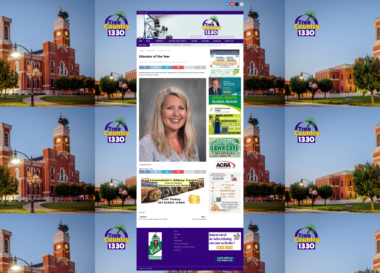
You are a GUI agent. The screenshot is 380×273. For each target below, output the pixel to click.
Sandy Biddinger (160, 62)
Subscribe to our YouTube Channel (184, 247)
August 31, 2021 (147, 62)
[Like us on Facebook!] (227, 4)
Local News (171, 62)
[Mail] (241, 4)
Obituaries (205, 41)
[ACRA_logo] (225, 167)
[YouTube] (232, 4)
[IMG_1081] (225, 133)
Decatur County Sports (177, 41)
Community (159, 41)
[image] (225, 212)
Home (140, 41)
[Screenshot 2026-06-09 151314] (225, 76)
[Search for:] (231, 45)
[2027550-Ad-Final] (225, 94)
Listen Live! (217, 41)
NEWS (148, 41)
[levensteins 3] (172, 204)
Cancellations (178, 240)
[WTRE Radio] (190, 38)
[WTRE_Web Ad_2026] (225, 112)
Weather (194, 41)
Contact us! (229, 41)
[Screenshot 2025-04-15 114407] (225, 157)
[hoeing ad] (225, 67)
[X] (237, 4)
